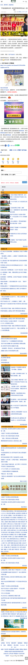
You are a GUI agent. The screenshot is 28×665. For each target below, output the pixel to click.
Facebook (22, 645)
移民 (3, 543)
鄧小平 (9, 547)
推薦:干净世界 (4, 649)
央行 (19, 528)
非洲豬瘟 (11, 534)
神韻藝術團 (11, 649)
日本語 (21, 655)
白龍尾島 (22, 538)
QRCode (12, 145)
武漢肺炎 (10, 511)
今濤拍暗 (7, 612)
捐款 (4, 645)
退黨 (2, 519)
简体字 (7, 655)
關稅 (10, 521)
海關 (12, 543)
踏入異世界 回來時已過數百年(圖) (9, 346)
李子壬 (13, 616)
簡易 (11, 612)
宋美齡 (5, 547)
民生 (2, 545)
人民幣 (8, 530)
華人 (6, 543)
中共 (19, 519)
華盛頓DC (16, 653)
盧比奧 (22, 511)
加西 (23, 653)
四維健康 (17, 616)
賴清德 (18, 511)
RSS (15, 647)
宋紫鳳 (2, 612)
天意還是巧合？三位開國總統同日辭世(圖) (12, 341)
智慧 (10, 549)
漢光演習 (9, 513)
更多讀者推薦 (24, 333)
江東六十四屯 (6, 538)
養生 (7, 551)
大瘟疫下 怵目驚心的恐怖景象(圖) (9, 433)
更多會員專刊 (23, 353)
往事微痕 (7, 517)
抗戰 (20, 545)
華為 (22, 519)
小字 (26, 11)
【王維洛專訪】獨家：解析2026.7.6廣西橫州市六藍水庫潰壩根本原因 (18, 210)
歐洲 (20, 653)
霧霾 (20, 534)
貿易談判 (23, 521)
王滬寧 (4, 524)
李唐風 (12, 614)
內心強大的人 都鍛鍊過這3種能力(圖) (10, 595)
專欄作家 (4, 610)
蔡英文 (19, 532)
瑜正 (7, 616)
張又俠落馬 (4, 360)
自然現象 (13, 631)
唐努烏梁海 (13, 538)
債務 (22, 528)
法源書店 (17, 649)
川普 (15, 511)
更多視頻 (25, 246)
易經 (2, 549)
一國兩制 (23, 526)
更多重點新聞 (23, 424)
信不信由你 (12, 54)
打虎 (13, 526)
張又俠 (5, 515)
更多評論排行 (24, 313)
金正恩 (25, 519)
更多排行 (24, 607)
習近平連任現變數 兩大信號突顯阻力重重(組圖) (13, 343)
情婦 (5, 526)
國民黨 (13, 513)
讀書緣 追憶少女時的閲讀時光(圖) (9, 350)
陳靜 (9, 614)
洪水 (25, 515)
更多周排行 (24, 507)
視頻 (2, 192)
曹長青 (22, 616)
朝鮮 (10, 528)
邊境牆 (13, 521)
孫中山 (23, 545)
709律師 (9, 536)
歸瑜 (21, 612)
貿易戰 (23, 513)
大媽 (2, 534)
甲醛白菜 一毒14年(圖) (7, 474)
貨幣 (5, 530)
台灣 (15, 532)
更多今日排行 (23, 481)
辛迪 (25, 616)
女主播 (20, 541)
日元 (18, 530)
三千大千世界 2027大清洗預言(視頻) (10, 469)
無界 (22, 651)
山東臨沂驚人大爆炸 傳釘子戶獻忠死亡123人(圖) (13, 570)
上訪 (13, 536)
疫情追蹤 (3, 633)
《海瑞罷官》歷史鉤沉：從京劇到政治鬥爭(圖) (13, 348)
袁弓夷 (2, 517)
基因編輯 (23, 534)
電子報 (8, 643)
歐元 (15, 530)
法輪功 (16, 536)
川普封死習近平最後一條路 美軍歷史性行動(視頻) (13, 308)
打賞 (20, 11)
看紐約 (25, 649)
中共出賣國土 (13, 517)
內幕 (19, 524)
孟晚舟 (6, 521)
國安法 (20, 513)
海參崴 (12, 532)
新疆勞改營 (10, 541)
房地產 (24, 530)
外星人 (24, 549)
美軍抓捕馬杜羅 (5, 362)
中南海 (16, 524)
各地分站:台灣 (7, 653)
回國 (20, 543)
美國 (19, 521)
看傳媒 (6, 651)
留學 (9, 543)
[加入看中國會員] (14, 118)
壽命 (2, 551)
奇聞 (21, 549)
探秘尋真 (11, 5)
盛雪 (18, 614)
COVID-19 (3, 513)
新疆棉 (19, 515)
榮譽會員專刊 (6, 336)
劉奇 (15, 547)
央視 (23, 541)
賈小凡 (14, 612)
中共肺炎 (3, 511)
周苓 (6, 614)
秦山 (23, 614)
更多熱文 (24, 565)
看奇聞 (6, 5)
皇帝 (21, 547)
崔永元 (12, 524)
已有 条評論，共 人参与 (8, 174)
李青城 (4, 616)
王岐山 (2, 521)
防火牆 (2, 536)
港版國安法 (20, 517)
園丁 (15, 614)
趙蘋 (21, 614)
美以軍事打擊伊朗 (5, 357)
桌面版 (3, 643)
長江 (22, 515)
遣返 (14, 543)
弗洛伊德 (12, 519)
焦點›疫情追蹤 (4, 87)
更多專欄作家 (23, 618)
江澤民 (8, 524)
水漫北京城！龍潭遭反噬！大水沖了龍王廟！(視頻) (13, 270)
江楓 (10, 616)
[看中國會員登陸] (14, 121)
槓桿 (25, 528)
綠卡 (25, 543)
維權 (6, 536)
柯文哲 (8, 519)
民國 (15, 545)
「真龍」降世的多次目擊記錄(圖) (9, 438)
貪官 (2, 526)
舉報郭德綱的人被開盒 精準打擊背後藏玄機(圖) (12, 311)
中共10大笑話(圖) (5, 593)
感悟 (13, 549)
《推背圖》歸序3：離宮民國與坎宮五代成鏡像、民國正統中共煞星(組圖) (19, 388)
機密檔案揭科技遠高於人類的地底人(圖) (11, 440)
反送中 (25, 524)
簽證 (17, 543)
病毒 (25, 511)
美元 (2, 530)
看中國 (19, 526)
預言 (18, 549)
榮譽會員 (21, 130)
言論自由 (15, 541)
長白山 (18, 538)
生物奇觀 (3, 631)
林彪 (13, 547)
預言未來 (8, 631)
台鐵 (16, 513)
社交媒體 (4, 528)
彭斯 (16, 521)
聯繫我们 (9, 645)
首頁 (1, 5)
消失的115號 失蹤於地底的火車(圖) (10, 436)
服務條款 (20, 643)
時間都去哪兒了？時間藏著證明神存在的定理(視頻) (13, 286)
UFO (16, 519)
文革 (5, 551)
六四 (24, 517)
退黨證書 (14, 651)
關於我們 (13, 643)
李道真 (18, 612)
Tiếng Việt (16, 655)
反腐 (10, 526)
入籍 (22, 543)
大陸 (15, 534)
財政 (3, 532)
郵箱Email (3, 638)
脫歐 (17, 528)
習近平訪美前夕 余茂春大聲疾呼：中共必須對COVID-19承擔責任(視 (18, 216)
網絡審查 (20, 536)
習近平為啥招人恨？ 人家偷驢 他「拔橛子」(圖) (12, 301)
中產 (9, 532)
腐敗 (7, 526)
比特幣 (12, 530)
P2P (17, 534)
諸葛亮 (24, 547)
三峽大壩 (15, 515)
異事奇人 (18, 631)
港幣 (20, 530)
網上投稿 (16, 645)
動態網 (19, 651)
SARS (5, 541)
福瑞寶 (10, 651)
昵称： (3, 170)
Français (12, 655)
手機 (15, 549)
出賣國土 (9, 515)
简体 (23, 1)
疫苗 (5, 519)
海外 (5, 545)
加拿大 (13, 528)
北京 (22, 532)
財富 (6, 532)
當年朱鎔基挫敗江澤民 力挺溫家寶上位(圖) (12, 457)
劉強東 (25, 532)
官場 (15, 526)
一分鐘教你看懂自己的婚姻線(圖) (9, 471)
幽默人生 (6, 549)
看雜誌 (21, 649)
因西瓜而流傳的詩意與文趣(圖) (9, 338)
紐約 (12, 653)
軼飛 (24, 612)
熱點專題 (4, 355)
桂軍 (17, 545)
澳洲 (12, 545)
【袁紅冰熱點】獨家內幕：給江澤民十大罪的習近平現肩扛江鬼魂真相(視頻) (18, 197)
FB (8, 528)
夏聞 (3, 614)
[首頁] (13, 2)
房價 (5, 534)
